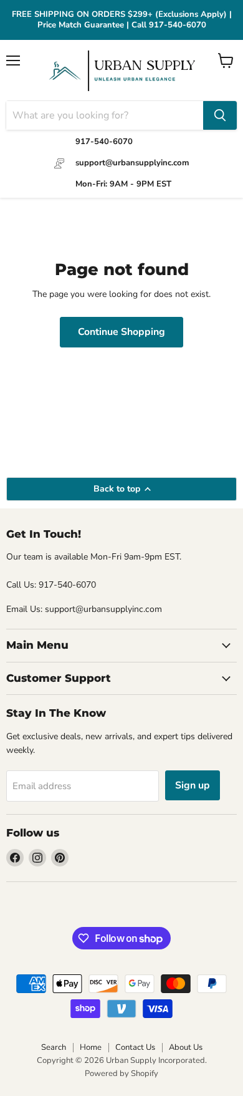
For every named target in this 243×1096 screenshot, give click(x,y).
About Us (185, 1047)
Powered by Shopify (121, 1073)
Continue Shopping (121, 332)
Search (53, 1047)
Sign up (192, 785)
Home (91, 1047)
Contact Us (135, 1047)
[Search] (220, 115)
